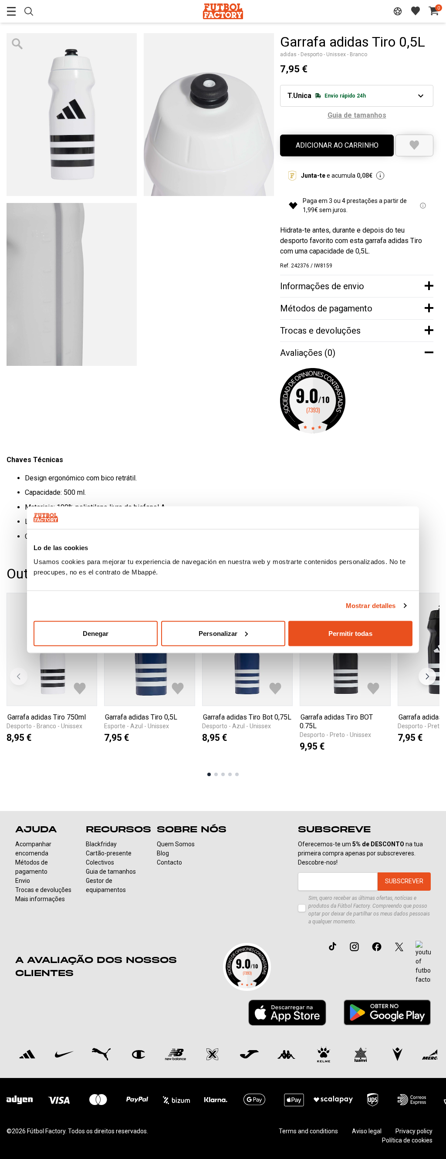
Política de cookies (407, 1140)
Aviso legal (367, 1131)
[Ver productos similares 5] (237, 774)
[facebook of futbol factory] (376, 947)
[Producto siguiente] (427, 676)
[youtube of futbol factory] (423, 962)
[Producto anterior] (18, 676)
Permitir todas (350, 633)
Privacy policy (413, 1131)
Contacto (169, 862)
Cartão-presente (109, 853)
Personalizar (218, 633)
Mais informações (40, 898)
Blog (163, 853)
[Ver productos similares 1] (209, 774)
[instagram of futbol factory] (354, 947)
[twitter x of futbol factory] (399, 947)
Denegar (96, 633)
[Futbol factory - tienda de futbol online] (223, 11)
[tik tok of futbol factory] (332, 946)
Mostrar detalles (371, 605)
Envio (22, 880)
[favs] (415, 11)
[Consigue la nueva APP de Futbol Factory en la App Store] (287, 1013)
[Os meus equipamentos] (397, 11)
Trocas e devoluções (43, 889)
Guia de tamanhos (111, 871)
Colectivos (100, 862)
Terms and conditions (308, 1131)
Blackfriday (101, 844)
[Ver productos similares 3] (223, 774)
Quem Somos (176, 844)
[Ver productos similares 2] (216, 774)
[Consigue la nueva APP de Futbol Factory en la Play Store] (387, 1012)
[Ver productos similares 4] (230, 774)
